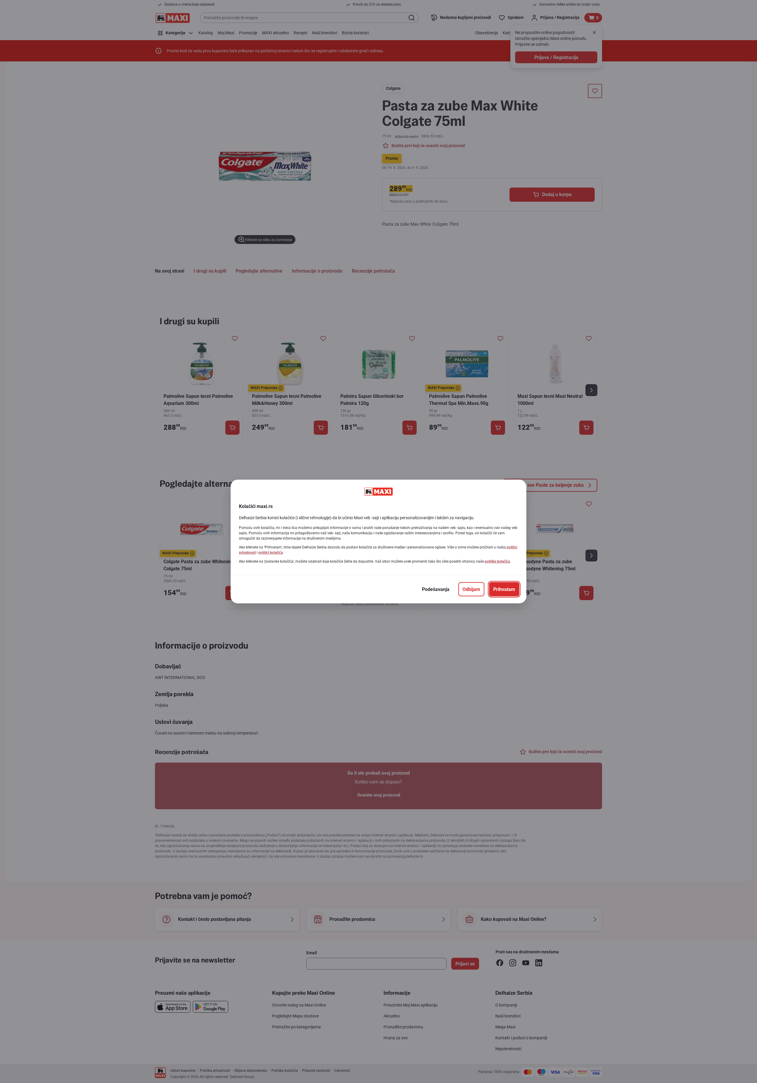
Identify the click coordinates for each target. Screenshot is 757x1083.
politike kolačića (497, 561)
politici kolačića (270, 553)
